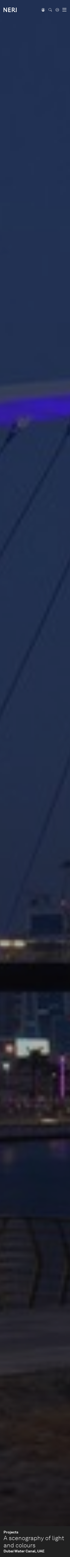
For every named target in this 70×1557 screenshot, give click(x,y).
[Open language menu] (57, 9)
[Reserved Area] (43, 9)
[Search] (50, 9)
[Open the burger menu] (64, 9)
